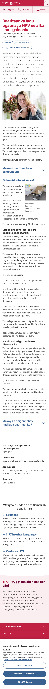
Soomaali (12, 514)
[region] (24, 663)
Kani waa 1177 (15, 551)
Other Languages (17, 47)
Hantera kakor (24, 665)
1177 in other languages (21, 534)
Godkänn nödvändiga (25, 674)
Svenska (7, 42)
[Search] (46, 3)
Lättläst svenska (22, 42)
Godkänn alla (25, 682)
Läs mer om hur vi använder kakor (18, 660)
